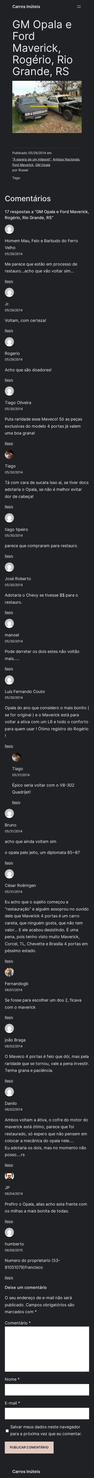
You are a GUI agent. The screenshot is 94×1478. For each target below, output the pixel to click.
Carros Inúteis (26, 6)
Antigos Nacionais (66, 159)
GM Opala (42, 165)
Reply (9, 281)
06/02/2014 (14, 1046)
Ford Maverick (23, 165)
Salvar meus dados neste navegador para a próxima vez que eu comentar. (46, 1430)
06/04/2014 (14, 1193)
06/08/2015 (14, 1250)
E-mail (12, 1403)
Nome (12, 1379)
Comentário (18, 1322)
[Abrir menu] (79, 6)
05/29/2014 (14, 254)
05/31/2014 (21, 775)
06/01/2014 (13, 990)
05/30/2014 (14, 409)
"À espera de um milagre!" (31, 159)
